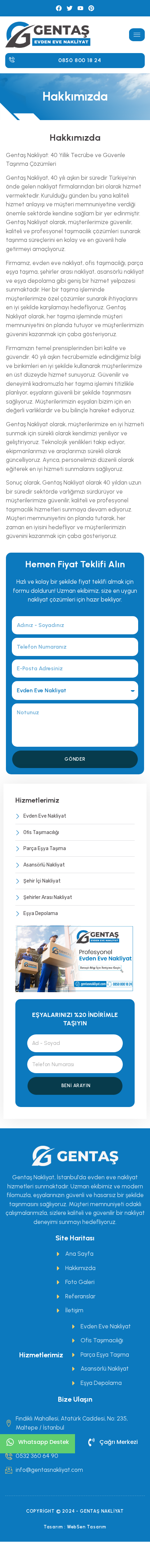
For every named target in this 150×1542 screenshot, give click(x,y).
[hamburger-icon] (137, 34)
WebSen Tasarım (86, 1526)
